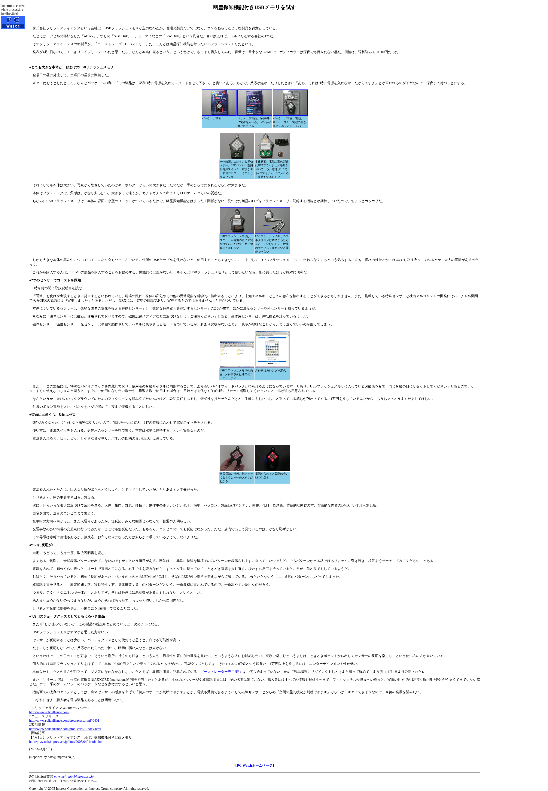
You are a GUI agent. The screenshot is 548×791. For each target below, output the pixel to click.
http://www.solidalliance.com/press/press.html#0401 (64, 720)
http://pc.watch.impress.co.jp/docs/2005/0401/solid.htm (66, 741)
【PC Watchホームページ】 (255, 765)
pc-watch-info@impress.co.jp (74, 776)
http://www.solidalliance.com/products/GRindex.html (65, 729)
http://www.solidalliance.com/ (49, 712)
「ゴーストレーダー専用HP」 (220, 671)
